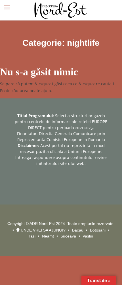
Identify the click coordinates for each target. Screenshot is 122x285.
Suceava (68, 236)
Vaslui (88, 236)
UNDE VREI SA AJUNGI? (43, 230)
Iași (32, 236)
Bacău (77, 230)
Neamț (48, 236)
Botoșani (98, 230)
